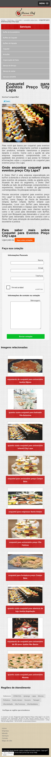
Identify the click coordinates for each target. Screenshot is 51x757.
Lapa (34, 696)
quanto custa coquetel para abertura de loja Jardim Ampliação (25, 609)
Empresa (5, 731)
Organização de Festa (11, 60)
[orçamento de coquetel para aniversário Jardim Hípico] (25, 366)
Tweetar (6, 101)
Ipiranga (27, 696)
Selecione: (7, 696)
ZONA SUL (17, 696)
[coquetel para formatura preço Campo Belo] (25, 562)
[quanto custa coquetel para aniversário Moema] (25, 661)
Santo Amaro (17, 700)
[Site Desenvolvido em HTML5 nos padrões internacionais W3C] (8, 755)
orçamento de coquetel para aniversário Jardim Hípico (25, 380)
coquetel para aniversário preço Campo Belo (25, 480)
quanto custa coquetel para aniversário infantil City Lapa (25, 446)
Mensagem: (36, 300)
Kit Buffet (6, 54)
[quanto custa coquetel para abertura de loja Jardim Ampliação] (25, 595)
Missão (5, 733)
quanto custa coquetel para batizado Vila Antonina (25, 413)
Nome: (41, 260)
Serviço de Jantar (9, 71)
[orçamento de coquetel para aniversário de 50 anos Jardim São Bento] (25, 628)
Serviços (25, 26)
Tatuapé (36, 700)
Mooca (40, 696)
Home (4, 728)
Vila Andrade (8, 704)
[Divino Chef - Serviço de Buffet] (25, 12)
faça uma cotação (25, 240)
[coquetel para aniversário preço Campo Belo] (25, 465)
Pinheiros (6, 700)
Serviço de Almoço (9, 66)
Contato (5, 738)
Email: (41, 268)
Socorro (27, 700)
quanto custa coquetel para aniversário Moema (25, 676)
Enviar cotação (25, 336)
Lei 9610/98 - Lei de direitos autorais (25, 721)
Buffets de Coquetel (10, 38)
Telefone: (39, 276)
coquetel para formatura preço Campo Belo (25, 576)
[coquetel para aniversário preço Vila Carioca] (25, 528)
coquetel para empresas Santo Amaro (25, 512)
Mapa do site (7, 741)
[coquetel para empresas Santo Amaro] (25, 498)
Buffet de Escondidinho (11, 32)
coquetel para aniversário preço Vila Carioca (25, 543)
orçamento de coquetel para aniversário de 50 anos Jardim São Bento (25, 642)
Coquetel (6, 49)
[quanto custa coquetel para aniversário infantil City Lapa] (25, 432)
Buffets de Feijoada (10, 43)
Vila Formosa (20, 704)
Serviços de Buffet (9, 77)
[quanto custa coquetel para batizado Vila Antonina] (25, 399)
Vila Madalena (32, 704)
